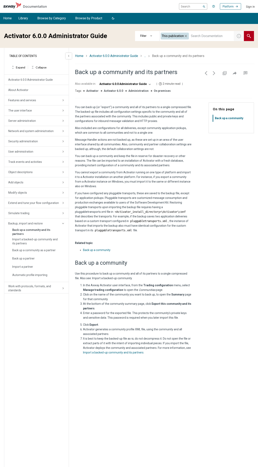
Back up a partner (23, 258)
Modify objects (17, 192)
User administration (20, 151)
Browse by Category (51, 18)
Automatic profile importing (29, 275)
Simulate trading (18, 213)
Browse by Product (88, 18)
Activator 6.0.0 (113, 90)
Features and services (22, 100)
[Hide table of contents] (69, 56)
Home (7, 18)
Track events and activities (25, 161)
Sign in (250, 6)
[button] (113, 18)
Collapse (41, 67)
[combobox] (197, 36)
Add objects (15, 182)
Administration (138, 90)
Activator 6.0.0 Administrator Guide (30, 79)
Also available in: (85, 83)
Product (147, 36)
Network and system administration (31, 131)
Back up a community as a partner (34, 250)
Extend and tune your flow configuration (33, 203)
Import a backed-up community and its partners (35, 241)
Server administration (22, 120)
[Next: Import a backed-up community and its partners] (214, 73)
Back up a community (96, 250)
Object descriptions (20, 172)
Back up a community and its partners (31, 232)
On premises (162, 90)
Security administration (23, 141)
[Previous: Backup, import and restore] (206, 73)
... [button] (145, 56)
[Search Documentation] (249, 36)
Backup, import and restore (25, 223)
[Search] (204, 6)
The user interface (20, 110)
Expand (20, 67)
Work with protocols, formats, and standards (29, 288)
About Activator (18, 90)
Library (23, 18)
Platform (228, 6)
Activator (92, 90)
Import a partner (22, 266)
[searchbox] (193, 6)
